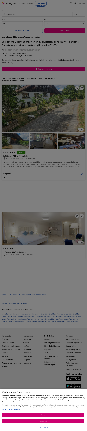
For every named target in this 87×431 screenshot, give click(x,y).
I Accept (43, 415)
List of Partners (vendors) (11, 409)
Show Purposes (43, 427)
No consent (43, 421)
